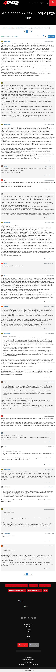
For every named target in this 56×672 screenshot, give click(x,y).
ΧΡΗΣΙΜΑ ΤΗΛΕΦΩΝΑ (34, 590)
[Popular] (34, 3)
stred (5, 416)
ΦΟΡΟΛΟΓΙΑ (33, 586)
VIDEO (28, 636)
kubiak (5, 446)
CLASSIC (28, 631)
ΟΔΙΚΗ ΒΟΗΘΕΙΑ (45, 586)
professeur (6, 306)
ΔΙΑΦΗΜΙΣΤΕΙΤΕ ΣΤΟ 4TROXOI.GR (28, 664)
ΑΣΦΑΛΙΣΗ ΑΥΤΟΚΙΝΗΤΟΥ (17, 590)
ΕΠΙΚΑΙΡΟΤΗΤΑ (28, 624)
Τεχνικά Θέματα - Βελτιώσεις (10, 36)
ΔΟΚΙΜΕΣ (28, 629)
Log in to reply (51, 36)
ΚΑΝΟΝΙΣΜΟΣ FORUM (28, 660)
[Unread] (29, 3)
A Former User (7, 193)
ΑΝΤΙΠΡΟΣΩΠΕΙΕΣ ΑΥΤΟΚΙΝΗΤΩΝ (16, 586)
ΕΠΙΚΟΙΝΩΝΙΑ (28, 662)
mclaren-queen (7, 41)
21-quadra (6, 275)
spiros (5, 180)
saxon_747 (6, 166)
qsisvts (5, 432)
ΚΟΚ (45, 590)
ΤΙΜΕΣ (28, 634)
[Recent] (32, 3)
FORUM (28, 639)
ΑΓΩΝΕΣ (28, 626)
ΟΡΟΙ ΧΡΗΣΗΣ (28, 657)
